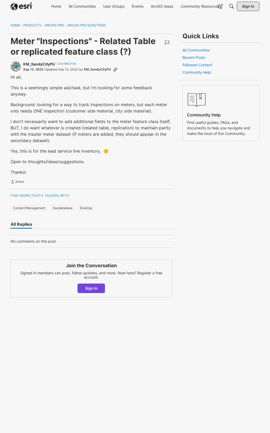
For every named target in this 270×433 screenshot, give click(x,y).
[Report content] (167, 43)
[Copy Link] (115, 69)
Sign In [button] (91, 288)
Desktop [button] (86, 208)
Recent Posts (193, 57)
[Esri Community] (22, 6)
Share (17, 182)
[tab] (21, 224)
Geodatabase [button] (63, 208)
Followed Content (197, 65)
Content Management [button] (29, 208)
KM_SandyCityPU (39, 64)
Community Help (196, 72)
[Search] (231, 6)
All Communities (196, 50)
